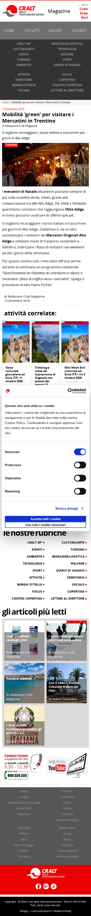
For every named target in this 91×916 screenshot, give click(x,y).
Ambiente (24, 65)
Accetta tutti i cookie (45, 518)
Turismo (23, 59)
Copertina (67, 80)
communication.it (40, 911)
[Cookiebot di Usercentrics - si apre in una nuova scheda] (67, 391)
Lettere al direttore (67, 90)
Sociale (24, 90)
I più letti (31, 30)
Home (9, 30)
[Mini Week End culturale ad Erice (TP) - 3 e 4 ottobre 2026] (75, 343)
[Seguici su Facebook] (37, 888)
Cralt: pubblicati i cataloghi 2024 (18, 638)
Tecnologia (67, 49)
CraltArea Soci (84, 13)
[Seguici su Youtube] (53, 888)
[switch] (80, 464)
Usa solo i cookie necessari (45, 524)
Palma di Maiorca (19, 679)
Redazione (24, 814)
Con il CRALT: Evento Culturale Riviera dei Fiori (64, 686)
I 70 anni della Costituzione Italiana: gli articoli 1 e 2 (24, 729)
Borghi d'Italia (24, 85)
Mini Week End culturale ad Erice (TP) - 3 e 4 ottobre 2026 (75, 373)
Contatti (79, 30)
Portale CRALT (23, 808)
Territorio (23, 80)
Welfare (67, 54)
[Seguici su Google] (45, 888)
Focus (67, 74)
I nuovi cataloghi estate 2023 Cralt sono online (66, 638)
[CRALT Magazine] (23, 11)
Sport (67, 59)
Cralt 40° (24, 44)
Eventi (24, 54)
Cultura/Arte (23, 49)
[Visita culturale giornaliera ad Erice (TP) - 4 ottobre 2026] (16, 343)
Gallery (55, 30)
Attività (24, 74)
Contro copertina (67, 85)
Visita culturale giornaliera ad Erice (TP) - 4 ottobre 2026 (15, 374)
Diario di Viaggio (67, 65)
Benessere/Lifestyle (67, 44)
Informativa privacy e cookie (23, 802)
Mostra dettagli (66, 508)
